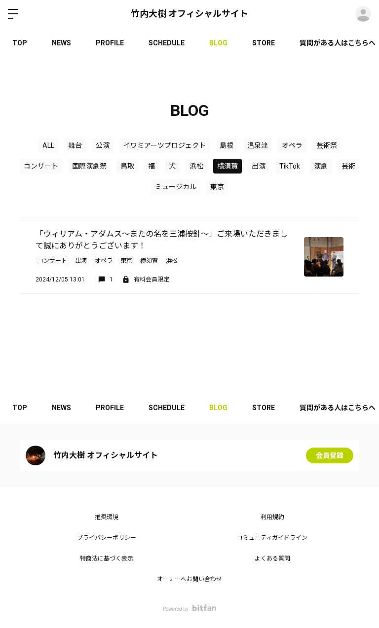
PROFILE (110, 43)
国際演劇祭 (89, 166)
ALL (48, 145)
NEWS (61, 43)
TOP (19, 43)
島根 (226, 145)
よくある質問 (272, 558)
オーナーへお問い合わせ (189, 579)
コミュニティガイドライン (272, 537)
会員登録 (329, 455)
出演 (258, 166)
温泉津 (257, 145)
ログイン (363, 14)
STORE (263, 43)
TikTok (289, 166)
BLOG (218, 43)
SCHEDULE (167, 43)
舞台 (75, 145)
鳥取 (127, 166)
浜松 (196, 166)
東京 (217, 187)
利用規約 (272, 517)
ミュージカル (175, 187)
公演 (103, 145)
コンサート (41, 166)
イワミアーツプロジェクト (164, 145)
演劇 (321, 166)
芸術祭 (326, 145)
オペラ (292, 145)
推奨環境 (106, 517)
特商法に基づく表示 (106, 558)
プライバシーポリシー (106, 537)
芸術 (348, 166)
